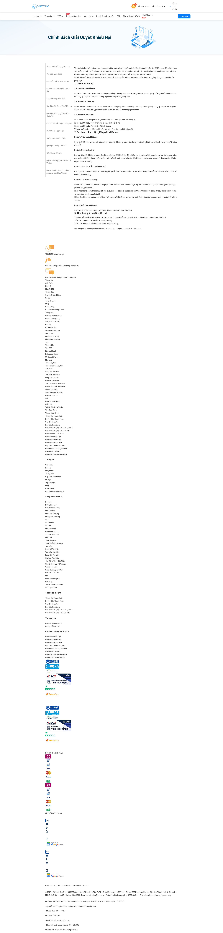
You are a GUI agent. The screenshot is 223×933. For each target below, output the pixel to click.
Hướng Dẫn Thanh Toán (56, 138)
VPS (59, 16)
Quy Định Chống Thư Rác (56, 146)
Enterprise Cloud (51, 354)
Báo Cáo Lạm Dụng (54, 74)
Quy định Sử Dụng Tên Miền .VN (57, 431)
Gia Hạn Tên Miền (52, 381)
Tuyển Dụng (49, 301)
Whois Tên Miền (51, 389)
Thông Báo (49, 292)
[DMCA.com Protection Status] (52, 666)
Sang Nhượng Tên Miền (55, 99)
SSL (118, 16)
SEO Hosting (50, 333)
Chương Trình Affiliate (53, 316)
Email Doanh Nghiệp (105, 16)
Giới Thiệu (49, 283)
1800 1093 (76, 895)
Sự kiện (48, 298)
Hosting (36, 16)
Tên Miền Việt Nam (52, 375)
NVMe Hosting (50, 327)
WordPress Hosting (52, 330)
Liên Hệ (48, 286)
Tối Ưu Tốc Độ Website (54, 407)
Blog (47, 304)
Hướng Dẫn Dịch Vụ (52, 319)
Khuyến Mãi (49, 289)
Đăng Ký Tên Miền (52, 372)
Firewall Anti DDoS (131, 16)
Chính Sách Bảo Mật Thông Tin (59, 123)
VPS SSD (48, 348)
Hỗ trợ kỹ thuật (174, 6)
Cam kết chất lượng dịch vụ (57, 81)
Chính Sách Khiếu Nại (53, 440)
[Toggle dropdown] (149, 6)
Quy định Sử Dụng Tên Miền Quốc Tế (59, 428)
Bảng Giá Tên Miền (52, 378)
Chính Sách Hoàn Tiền (55, 131)
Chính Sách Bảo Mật (53, 437)
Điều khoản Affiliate (54, 153)
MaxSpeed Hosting (52, 339)
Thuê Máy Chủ (50, 363)
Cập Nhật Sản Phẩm (53, 295)
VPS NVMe (49, 345)
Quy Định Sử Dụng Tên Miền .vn (59, 106)
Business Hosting (52, 336)
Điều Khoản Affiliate (53, 451)
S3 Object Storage (52, 357)
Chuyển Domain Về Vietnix (55, 386)
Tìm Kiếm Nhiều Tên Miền (55, 384)
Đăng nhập (184, 16)
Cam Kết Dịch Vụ (51, 422)
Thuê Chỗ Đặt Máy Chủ (54, 366)
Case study (49, 307)
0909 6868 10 (133, 895)
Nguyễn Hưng (166, 895)
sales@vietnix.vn (98, 895)
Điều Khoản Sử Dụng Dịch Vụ (58, 66)
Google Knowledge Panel (54, 310)
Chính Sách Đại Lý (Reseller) (56, 454)
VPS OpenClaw (51, 410)
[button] (59, 459)
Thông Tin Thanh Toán (54, 416)
